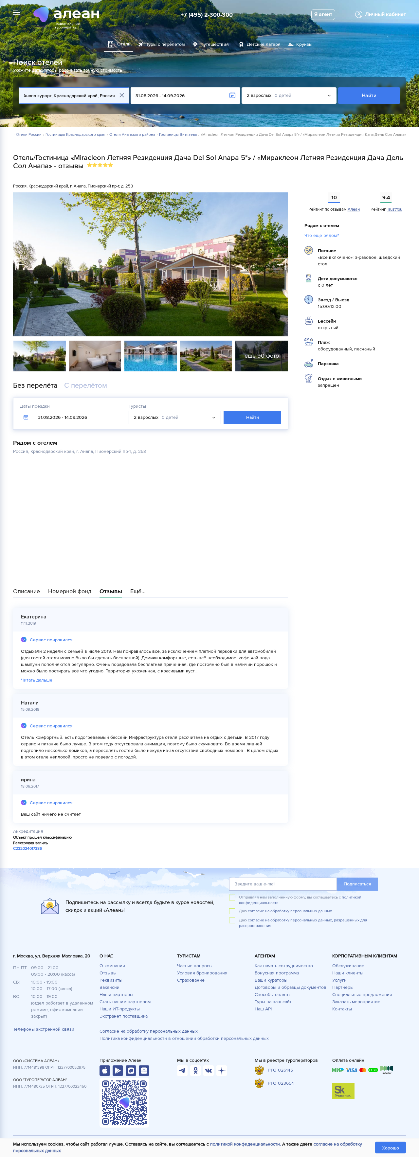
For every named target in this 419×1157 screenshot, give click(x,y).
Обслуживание (348, 966)
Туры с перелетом (165, 44)
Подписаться (357, 884)
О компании (112, 966)
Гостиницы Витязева (178, 135)
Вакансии (109, 987)
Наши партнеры (116, 994)
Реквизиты (111, 980)
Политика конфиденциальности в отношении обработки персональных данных (184, 1038)
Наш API (263, 1009)
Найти (369, 95)
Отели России (29, 135)
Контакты (342, 1009)
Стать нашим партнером (125, 1002)
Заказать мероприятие (356, 1002)
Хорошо (390, 1148)
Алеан (354, 209)
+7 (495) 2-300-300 (207, 14)
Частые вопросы (194, 966)
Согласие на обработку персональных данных (149, 1031)
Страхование (191, 980)
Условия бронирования (202, 973)
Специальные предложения (362, 994)
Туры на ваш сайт (273, 1002)
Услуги (339, 980)
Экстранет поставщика (124, 1016)
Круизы (304, 44)
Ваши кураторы (271, 980)
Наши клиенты (347, 973)
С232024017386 (27, 848)
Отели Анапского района (132, 135)
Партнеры (343, 987)
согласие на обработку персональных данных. (290, 911)
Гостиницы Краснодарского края (75, 135)
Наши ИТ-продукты (120, 1009)
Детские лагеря (264, 44)
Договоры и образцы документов (290, 987)
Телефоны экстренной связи (43, 1029)
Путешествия (214, 44)
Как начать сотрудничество (284, 966)
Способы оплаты (272, 994)
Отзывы (108, 973)
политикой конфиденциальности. (245, 1144)
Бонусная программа (277, 973)
